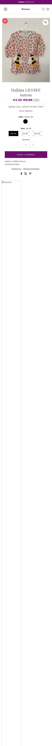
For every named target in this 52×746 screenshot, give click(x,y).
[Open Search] (43, 9)
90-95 (25, 133)
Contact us (16, 169)
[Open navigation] (7, 9)
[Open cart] (48, 9)
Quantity (26, 139)
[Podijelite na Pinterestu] (30, 174)
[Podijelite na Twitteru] (26, 174)
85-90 (13, 133)
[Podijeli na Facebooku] (22, 174)
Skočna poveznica (31, 169)
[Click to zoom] (46, 22)
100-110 (37, 133)
